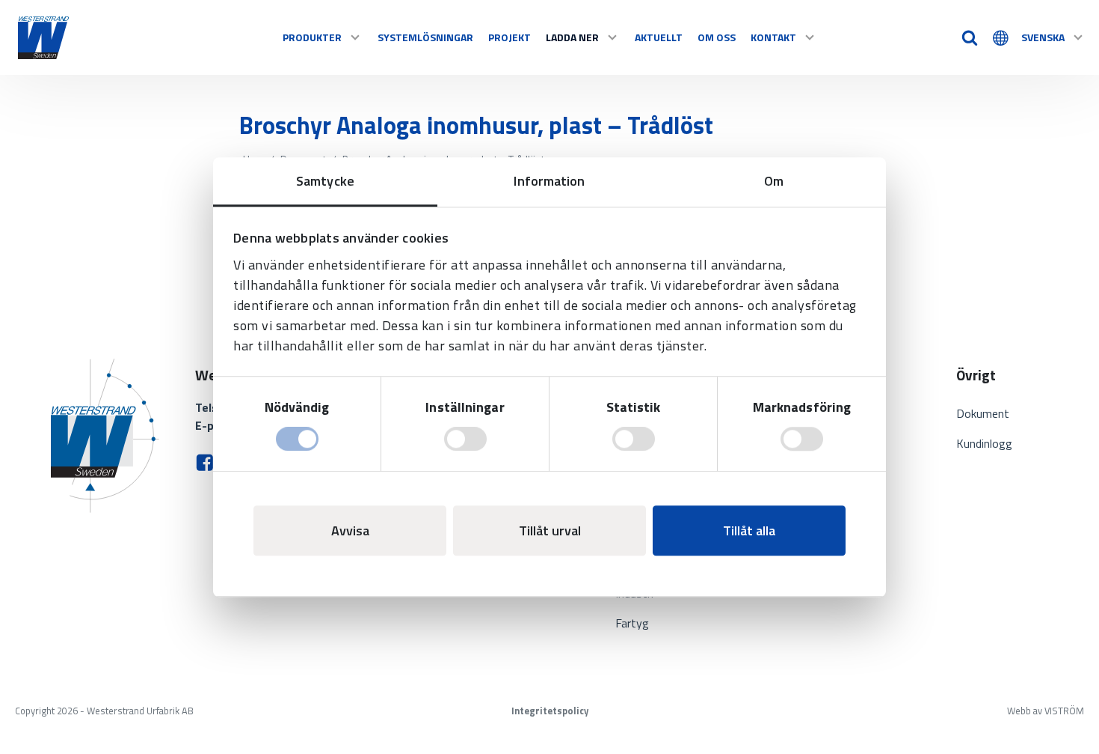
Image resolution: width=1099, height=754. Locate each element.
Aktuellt (659, 37)
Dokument (982, 413)
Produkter (312, 37)
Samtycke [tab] (325, 181)
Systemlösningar (425, 37)
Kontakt (773, 37)
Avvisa (350, 530)
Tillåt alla (749, 530)
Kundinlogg (984, 443)
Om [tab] (774, 181)
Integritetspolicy (549, 711)
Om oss (717, 37)
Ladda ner (572, 37)
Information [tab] (549, 181)
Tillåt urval (550, 530)
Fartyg (632, 623)
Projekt (509, 37)
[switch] (465, 439)
